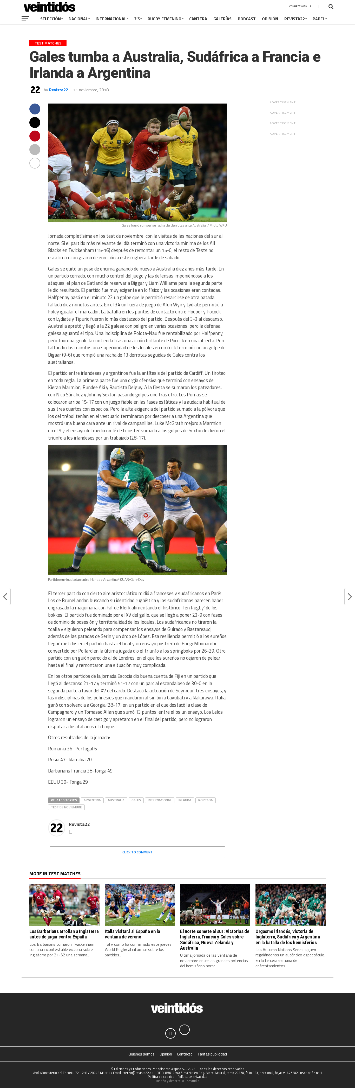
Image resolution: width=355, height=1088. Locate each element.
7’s (137, 19)
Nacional (78, 19)
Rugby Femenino (164, 19)
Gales (136, 800)
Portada (205, 800)
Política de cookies (161, 1076)
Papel (319, 19)
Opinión (270, 19)
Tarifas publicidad (212, 1054)
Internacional (111, 19)
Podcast (247, 19)
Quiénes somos (141, 1054)
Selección (50, 19)
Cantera (198, 19)
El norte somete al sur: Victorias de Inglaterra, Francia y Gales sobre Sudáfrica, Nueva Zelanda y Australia (214, 939)
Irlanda (185, 800)
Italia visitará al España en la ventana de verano (132, 934)
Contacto (185, 1054)
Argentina (92, 800)
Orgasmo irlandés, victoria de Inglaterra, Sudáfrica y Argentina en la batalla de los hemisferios (287, 936)
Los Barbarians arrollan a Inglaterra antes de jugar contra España (63, 934)
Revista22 (294, 19)
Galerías (222, 19)
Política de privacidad (192, 1076)
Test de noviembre (66, 807)
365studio (192, 1080)
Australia (116, 800)
